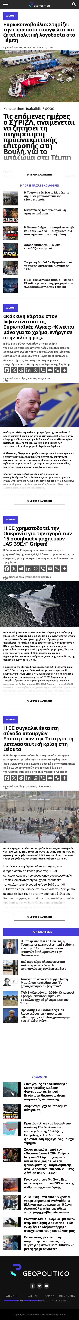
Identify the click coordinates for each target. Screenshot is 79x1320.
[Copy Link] (57, 370)
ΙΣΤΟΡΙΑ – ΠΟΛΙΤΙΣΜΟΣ (31, 1300)
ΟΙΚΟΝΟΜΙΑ (67, 1295)
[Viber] (43, 370)
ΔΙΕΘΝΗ (11, 1295)
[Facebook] (7, 370)
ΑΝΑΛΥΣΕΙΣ (59, 1300)
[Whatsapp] (35, 370)
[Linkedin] (28, 370)
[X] (14, 370)
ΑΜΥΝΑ (50, 1295)
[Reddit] (21, 370)
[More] (64, 370)
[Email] (50, 370)
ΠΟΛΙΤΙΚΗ (32, 1295)
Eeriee (61, 1314)
